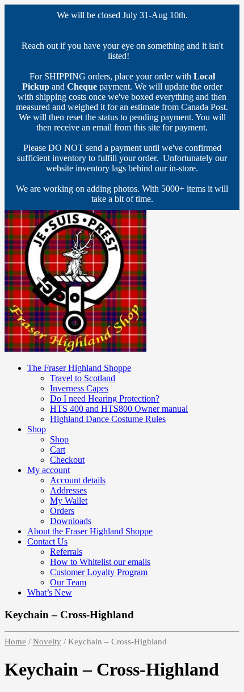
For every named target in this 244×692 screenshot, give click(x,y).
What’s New (49, 592)
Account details (78, 480)
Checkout (67, 460)
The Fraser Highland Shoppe (79, 368)
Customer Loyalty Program (99, 572)
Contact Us (47, 541)
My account (48, 470)
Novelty (47, 641)
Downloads (70, 521)
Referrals (66, 551)
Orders (62, 511)
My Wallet (68, 500)
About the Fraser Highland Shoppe (90, 531)
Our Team (68, 582)
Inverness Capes (79, 388)
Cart (57, 449)
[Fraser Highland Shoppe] (75, 348)
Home (15, 641)
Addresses (68, 490)
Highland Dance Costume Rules (108, 419)
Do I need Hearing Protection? (104, 398)
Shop (36, 429)
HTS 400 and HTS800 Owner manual (119, 408)
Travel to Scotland (82, 378)
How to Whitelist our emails (100, 562)
